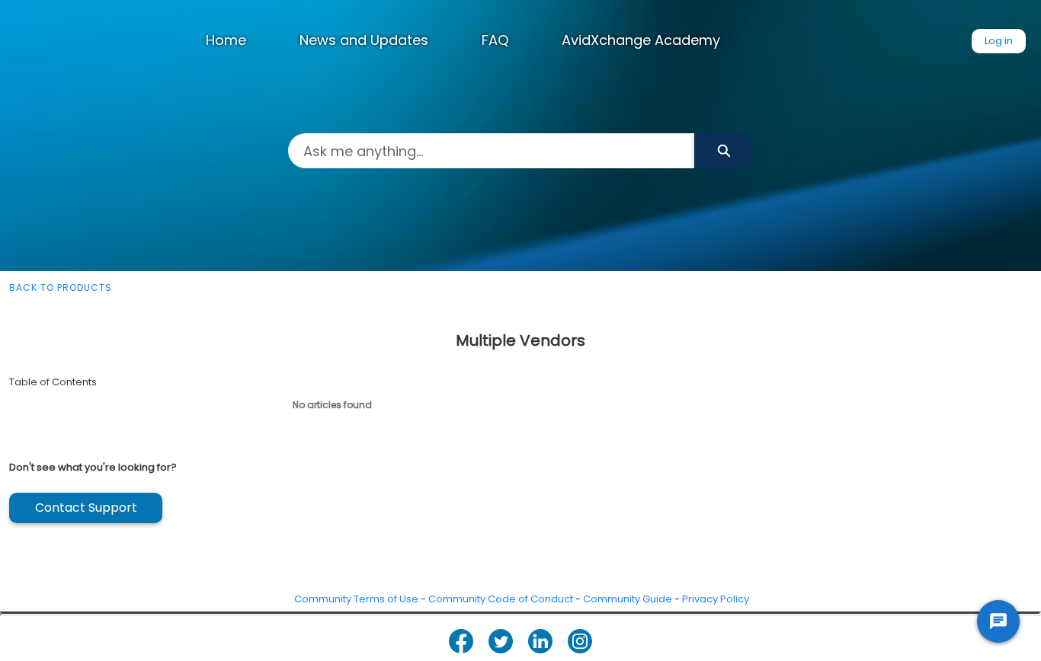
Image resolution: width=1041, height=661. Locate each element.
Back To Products (60, 287)
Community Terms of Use (356, 599)
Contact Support (86, 507)
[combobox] (491, 150)
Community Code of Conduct (500, 599)
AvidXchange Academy (641, 39)
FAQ (495, 39)
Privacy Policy (715, 599)
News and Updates (363, 39)
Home (226, 39)
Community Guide (627, 599)
